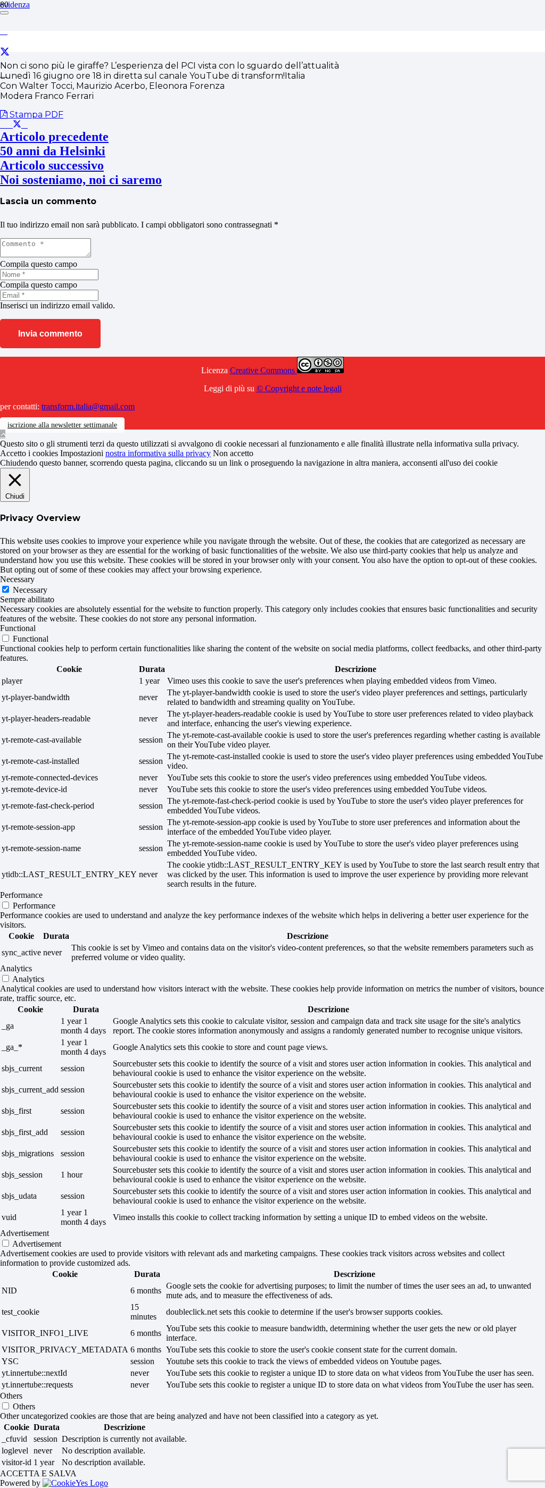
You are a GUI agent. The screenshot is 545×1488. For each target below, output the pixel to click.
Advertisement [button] (24, 1233)
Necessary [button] (17, 579)
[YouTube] (3, 73)
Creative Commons (263, 370)
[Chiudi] (4, 12)
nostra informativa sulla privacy (158, 453)
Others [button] (11, 1395)
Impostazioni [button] (81, 453)
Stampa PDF (35, 115)
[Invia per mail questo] (3, 124)
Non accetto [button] (233, 453)
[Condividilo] (9, 124)
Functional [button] (18, 628)
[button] (2, 434)
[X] (5, 52)
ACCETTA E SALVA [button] (38, 1473)
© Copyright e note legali (299, 388)
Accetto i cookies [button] (29, 453)
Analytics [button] (16, 968)
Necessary (30, 589)
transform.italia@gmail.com (88, 406)
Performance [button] (21, 894)
